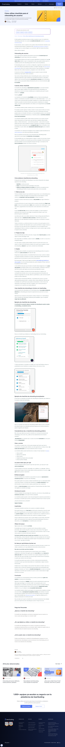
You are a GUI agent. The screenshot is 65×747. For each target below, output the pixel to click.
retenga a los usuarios (30, 595)
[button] (46, 4)
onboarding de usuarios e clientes (40, 46)
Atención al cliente (42, 730)
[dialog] (2, 745)
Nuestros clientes (41, 725)
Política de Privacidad (31, 724)
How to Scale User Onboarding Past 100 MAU (53, 727)
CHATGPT (18, 32)
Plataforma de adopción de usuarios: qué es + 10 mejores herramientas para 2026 (53, 734)
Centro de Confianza (31, 722)
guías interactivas (18, 132)
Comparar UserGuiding (22, 729)
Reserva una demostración (21, 726)
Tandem (47, 450)
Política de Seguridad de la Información (32, 730)
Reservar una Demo (26, 706)
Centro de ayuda (41, 728)
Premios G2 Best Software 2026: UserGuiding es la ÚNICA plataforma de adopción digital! (53, 730)
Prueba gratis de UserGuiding (21, 723)
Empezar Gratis (39, 706)
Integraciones (41, 731)
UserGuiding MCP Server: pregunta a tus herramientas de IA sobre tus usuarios (53, 723)
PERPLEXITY (22, 32)
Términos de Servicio (31, 725)
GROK (26, 32)
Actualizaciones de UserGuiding (42, 723)
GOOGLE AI (30, 32)
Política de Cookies (31, 727)
